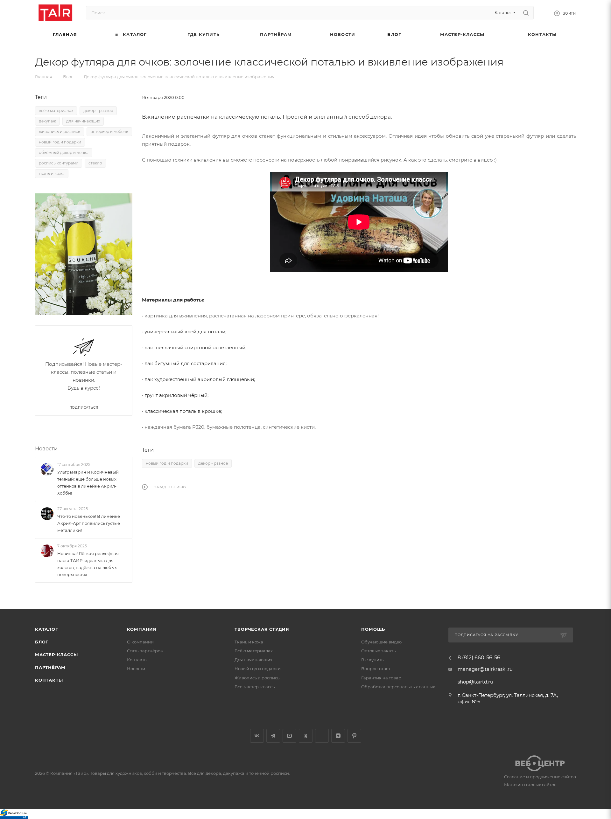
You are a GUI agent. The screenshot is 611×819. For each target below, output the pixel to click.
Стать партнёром (145, 650)
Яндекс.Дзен (338, 736)
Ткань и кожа (249, 641)
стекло (95, 163)
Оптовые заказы (379, 650)
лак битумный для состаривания (185, 363)
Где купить (372, 659)
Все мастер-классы (255, 686)
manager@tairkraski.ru (485, 669)
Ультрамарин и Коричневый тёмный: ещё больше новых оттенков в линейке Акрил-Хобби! (88, 482)
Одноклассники (306, 736)
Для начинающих (253, 659)
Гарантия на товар (381, 677)
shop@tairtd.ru (475, 682)
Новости (46, 449)
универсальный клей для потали (184, 332)
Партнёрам (50, 667)
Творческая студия (262, 629)
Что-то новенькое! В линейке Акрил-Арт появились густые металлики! (88, 523)
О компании (140, 641)
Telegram (273, 736)
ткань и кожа (52, 173)
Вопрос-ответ (375, 668)
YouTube (289, 736)
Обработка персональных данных (398, 686)
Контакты (49, 680)
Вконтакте (257, 736)
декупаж (47, 121)
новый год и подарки (167, 463)
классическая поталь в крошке (182, 411)
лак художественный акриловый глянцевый (199, 379)
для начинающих (83, 121)
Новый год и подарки (258, 668)
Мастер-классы (56, 654)
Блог (41, 641)
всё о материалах (56, 110)
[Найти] (526, 12)
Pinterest (354, 736)
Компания (142, 629)
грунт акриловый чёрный (175, 395)
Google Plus (322, 736)
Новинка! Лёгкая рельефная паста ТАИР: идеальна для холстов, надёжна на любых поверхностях (88, 564)
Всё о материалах (254, 650)
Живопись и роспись (257, 677)
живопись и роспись (59, 131)
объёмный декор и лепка (63, 152)
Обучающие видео (381, 641)
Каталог (46, 629)
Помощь (373, 629)
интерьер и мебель (109, 131)
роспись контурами (58, 163)
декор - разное (213, 463)
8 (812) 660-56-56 (479, 657)
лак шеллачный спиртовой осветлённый (194, 347)
